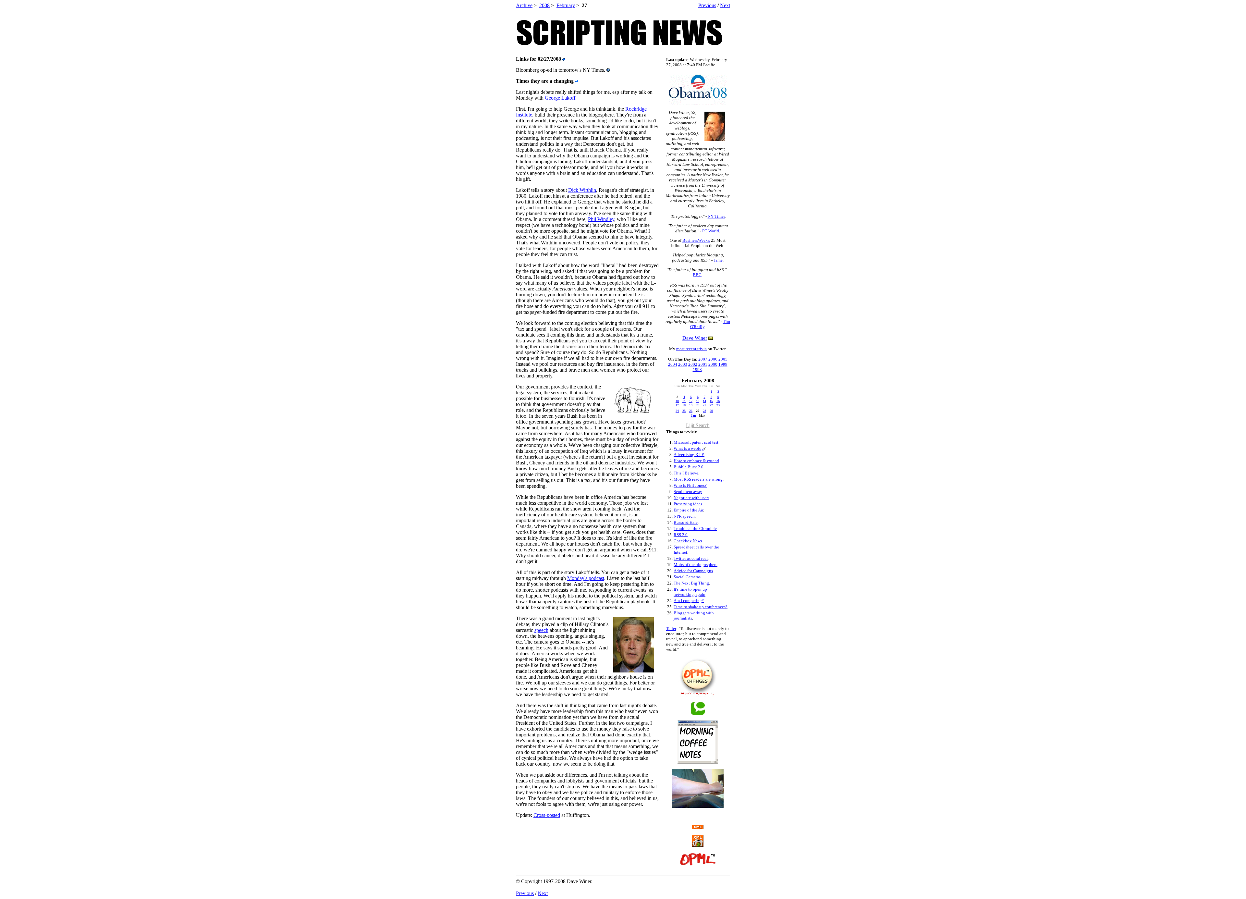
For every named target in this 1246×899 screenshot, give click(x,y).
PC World (710, 230)
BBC (697, 274)
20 (697, 405)
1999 (722, 364)
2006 (712, 359)
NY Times (716, 216)
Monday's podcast (585, 578)
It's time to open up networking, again (690, 592)
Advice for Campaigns (693, 570)
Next (725, 5)
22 (711, 405)
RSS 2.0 (681, 534)
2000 (712, 364)
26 (690, 411)
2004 (672, 364)
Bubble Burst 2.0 (688, 466)
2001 (702, 364)
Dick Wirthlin (582, 190)
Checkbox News (688, 540)
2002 (692, 364)
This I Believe (686, 473)
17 (677, 405)
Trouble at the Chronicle (695, 528)
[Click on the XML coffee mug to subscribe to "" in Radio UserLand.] (697, 845)
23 (718, 405)
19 (690, 405)
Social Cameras (687, 576)
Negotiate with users (691, 497)
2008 (544, 5)
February (565, 5)
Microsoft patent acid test (696, 442)
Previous (707, 5)
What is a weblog (689, 448)
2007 (702, 359)
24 (677, 411)
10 (677, 401)
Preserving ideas (688, 503)
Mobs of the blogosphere (695, 564)
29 (711, 411)
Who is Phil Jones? (690, 485)
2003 (682, 364)
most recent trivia (691, 348)
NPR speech (684, 516)
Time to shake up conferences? (700, 606)
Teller (671, 628)
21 (704, 405)
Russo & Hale (686, 522)
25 (684, 411)
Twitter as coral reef (691, 558)
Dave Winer (694, 338)
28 (704, 411)
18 (684, 405)
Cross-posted (546, 815)
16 (718, 401)
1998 (697, 369)
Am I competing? (689, 600)
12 (690, 401)
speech (541, 630)
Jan (693, 415)
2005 (722, 359)
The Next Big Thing (691, 583)
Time (718, 260)
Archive (524, 5)
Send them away (688, 491)
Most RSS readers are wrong (698, 479)
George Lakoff (560, 98)
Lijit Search (698, 425)
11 (684, 401)
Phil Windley (601, 219)
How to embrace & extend (696, 460)
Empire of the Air (688, 510)
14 (704, 401)
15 (711, 401)
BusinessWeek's (696, 240)
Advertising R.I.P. (689, 454)
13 (697, 401)
